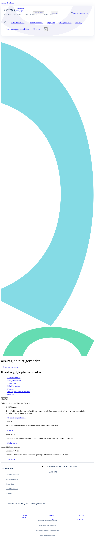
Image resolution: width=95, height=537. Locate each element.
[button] (5, 22)
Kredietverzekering (12, 474)
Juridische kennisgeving (47, 525)
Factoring (9, 493)
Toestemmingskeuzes (47, 535)
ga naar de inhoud (7, 3)
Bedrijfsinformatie (12, 479)
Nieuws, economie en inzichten (63, 466)
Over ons (53, 472)
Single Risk (10, 484)
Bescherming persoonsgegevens (47, 530)
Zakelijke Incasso (12, 489)
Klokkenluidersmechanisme (47, 520)
